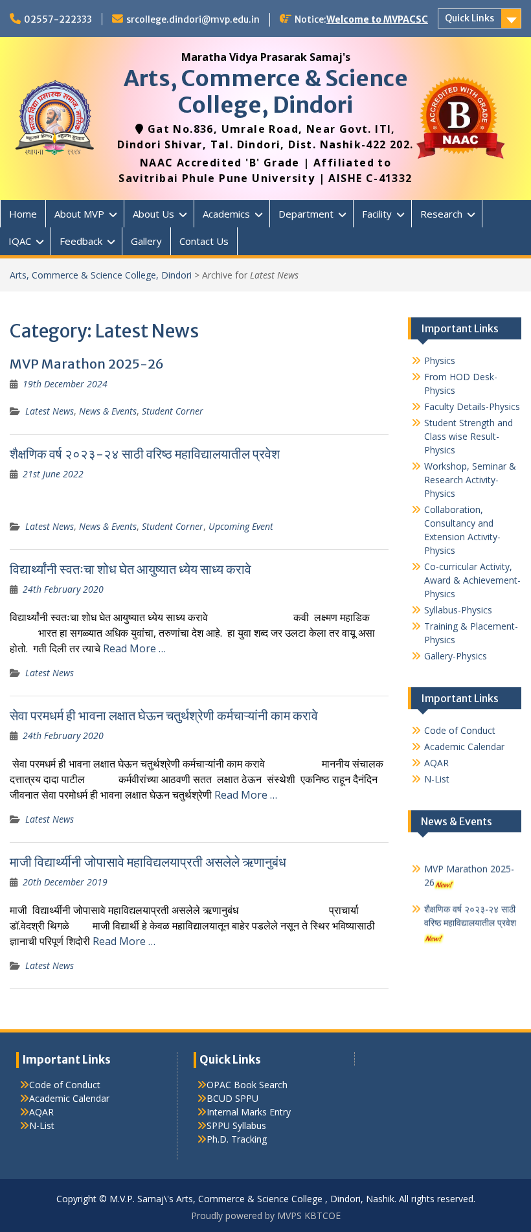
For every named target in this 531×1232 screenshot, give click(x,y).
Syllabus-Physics (458, 610)
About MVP (79, 213)
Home (23, 213)
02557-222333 (58, 19)
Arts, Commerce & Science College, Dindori (266, 92)
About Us (153, 213)
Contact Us (204, 240)
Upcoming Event (241, 526)
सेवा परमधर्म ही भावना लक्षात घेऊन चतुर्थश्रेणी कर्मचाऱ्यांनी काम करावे (164, 715)
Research (441, 213)
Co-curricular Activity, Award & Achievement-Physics (472, 580)
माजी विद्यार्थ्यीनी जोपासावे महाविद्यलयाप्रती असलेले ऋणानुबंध (148, 862)
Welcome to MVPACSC (377, 19)
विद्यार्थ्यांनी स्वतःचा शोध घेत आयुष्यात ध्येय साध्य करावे (130, 569)
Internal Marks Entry (249, 1112)
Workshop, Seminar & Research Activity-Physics (470, 479)
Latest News (49, 411)
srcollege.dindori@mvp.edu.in (193, 19)
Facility (377, 213)
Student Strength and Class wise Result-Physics (468, 436)
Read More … (134, 648)
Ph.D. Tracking (237, 1139)
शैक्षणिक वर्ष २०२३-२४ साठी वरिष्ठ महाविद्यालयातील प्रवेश (145, 454)
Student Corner (172, 411)
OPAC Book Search (247, 1084)
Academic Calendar (464, 746)
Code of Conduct (459, 730)
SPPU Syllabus (236, 1125)
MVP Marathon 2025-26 (87, 364)
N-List (436, 779)
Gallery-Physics (455, 656)
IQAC (19, 240)
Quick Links (469, 18)
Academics (226, 213)
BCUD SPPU (232, 1098)
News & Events (108, 411)
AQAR (436, 763)
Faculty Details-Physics (472, 406)
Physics (439, 360)
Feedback (81, 240)
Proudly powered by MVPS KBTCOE (266, 1215)
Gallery (146, 240)
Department (305, 213)
